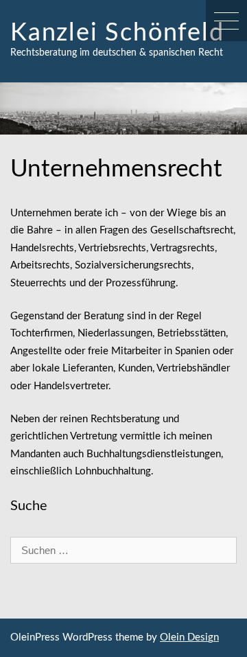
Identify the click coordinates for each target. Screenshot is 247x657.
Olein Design (189, 637)
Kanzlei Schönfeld (117, 33)
